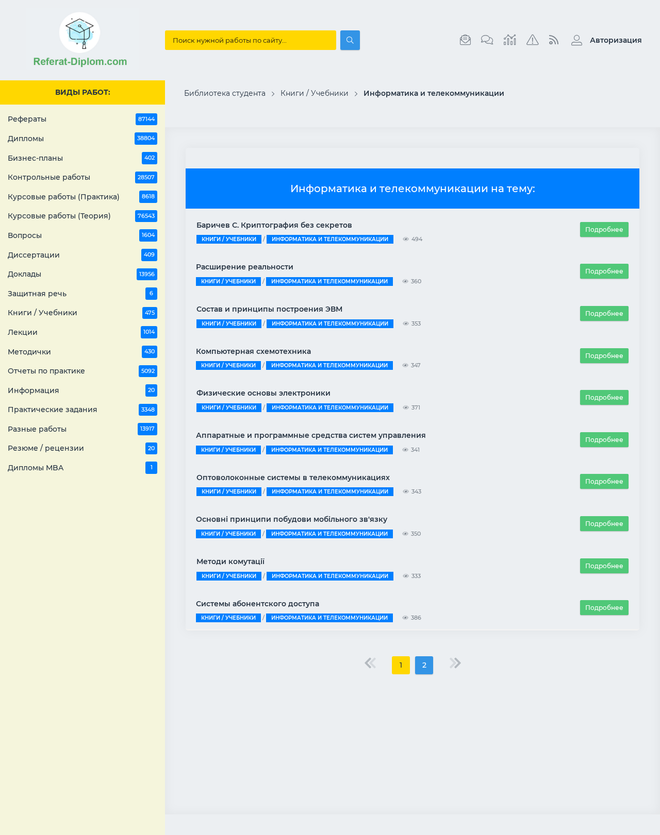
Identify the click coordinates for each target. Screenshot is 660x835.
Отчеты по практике (81, 371)
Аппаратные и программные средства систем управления (311, 435)
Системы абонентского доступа (257, 603)
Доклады (81, 274)
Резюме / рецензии (81, 448)
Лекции (81, 332)
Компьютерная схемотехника (253, 351)
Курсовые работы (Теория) (81, 215)
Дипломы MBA (80, 467)
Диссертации (81, 255)
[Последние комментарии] (487, 40)
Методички (81, 351)
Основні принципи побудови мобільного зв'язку (291, 519)
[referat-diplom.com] (82, 67)
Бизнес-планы (81, 158)
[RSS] (554, 40)
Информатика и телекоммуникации (330, 239)
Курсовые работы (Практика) (81, 196)
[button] (604, 40)
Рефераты (81, 119)
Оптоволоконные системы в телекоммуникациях (293, 477)
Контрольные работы (81, 177)
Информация (81, 390)
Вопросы (81, 235)
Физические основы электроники (263, 393)
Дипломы (81, 138)
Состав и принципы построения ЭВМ (269, 309)
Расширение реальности (244, 266)
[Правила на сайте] (532, 40)
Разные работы (81, 429)
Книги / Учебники (81, 312)
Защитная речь (80, 293)
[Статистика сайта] (510, 40)
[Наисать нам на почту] (465, 40)
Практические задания (81, 409)
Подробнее (604, 229)
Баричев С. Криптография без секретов (274, 225)
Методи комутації (230, 561)
